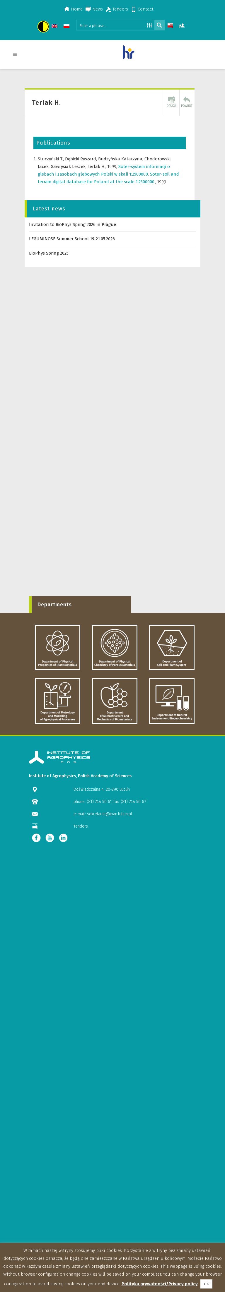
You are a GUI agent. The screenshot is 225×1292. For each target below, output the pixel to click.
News (97, 9)
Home (77, 9)
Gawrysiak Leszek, (69, 166)
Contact (146, 9)
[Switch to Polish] (67, 27)
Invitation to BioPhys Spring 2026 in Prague (72, 224)
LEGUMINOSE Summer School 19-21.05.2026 (72, 238)
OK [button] (206, 1284)
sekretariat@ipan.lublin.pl (109, 813)
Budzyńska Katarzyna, (121, 159)
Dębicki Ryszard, (81, 159)
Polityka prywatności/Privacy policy (160, 1283)
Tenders (120, 9)
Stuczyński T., (51, 159)
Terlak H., (98, 166)
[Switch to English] (55, 27)
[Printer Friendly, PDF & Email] (171, 102)
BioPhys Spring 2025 (49, 253)
